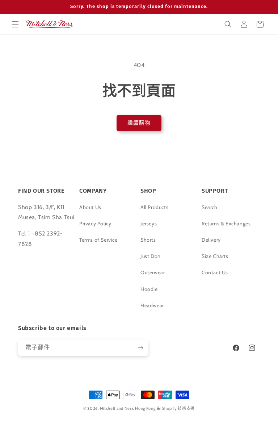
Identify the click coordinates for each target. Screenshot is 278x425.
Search (210, 207)
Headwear (152, 305)
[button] (15, 24)
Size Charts (215, 256)
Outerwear (152, 272)
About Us (90, 207)
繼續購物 (139, 123)
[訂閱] (140, 347)
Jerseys (148, 223)
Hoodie (149, 289)
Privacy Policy (95, 223)
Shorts (148, 240)
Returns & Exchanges (226, 223)
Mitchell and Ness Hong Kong (128, 408)
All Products (154, 207)
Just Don (150, 256)
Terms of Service (98, 240)
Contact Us (215, 272)
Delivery (211, 240)
